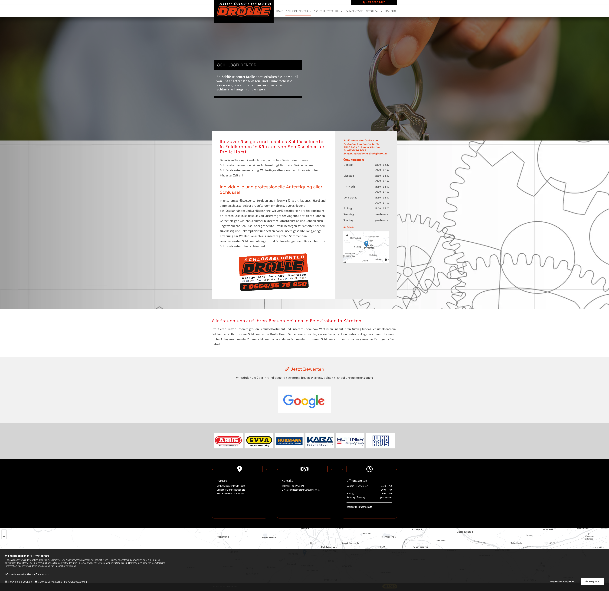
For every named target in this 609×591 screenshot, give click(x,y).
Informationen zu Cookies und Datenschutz (27, 574)
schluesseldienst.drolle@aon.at (304, 489)
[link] (298, 11)
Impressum (352, 506)
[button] (366, 244)
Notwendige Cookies (20, 581)
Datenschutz (365, 506)
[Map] (366, 247)
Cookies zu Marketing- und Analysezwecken (62, 581)
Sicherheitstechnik (326, 11)
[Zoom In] (347, 235)
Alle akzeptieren (592, 581)
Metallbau (372, 11)
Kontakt (390, 11)
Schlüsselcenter (297, 11)
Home (279, 11)
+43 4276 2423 (376, 2)
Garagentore (354, 11)
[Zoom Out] (347, 240)
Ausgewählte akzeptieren (562, 581)
